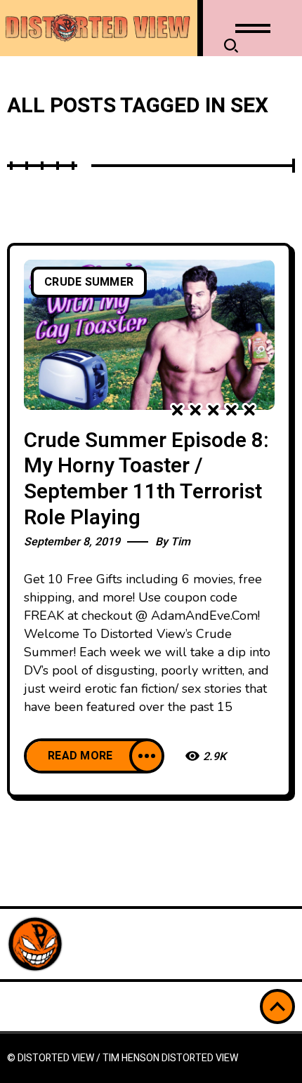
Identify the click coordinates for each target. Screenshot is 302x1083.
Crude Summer (88, 282)
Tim (180, 541)
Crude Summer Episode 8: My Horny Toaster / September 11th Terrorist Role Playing (146, 479)
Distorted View (200, 1058)
